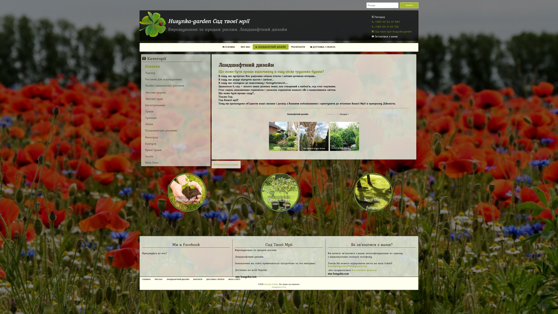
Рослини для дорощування (163, 79)
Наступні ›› (344, 114)
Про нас (245, 47)
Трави (148, 111)
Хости (148, 156)
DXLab (283, 287)
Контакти (299, 47)
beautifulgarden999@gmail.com (347, 266)
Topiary (149, 73)
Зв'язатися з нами (386, 36)
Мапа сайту (234, 279)
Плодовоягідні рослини (160, 130)
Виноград (151, 137)
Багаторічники (154, 105)
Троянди (150, 118)
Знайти (409, 5)
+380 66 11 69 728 (386, 27)
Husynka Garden (271, 284)
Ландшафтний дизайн (272, 47)
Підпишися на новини (226, 164)
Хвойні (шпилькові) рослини (164, 85)
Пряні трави (153, 150)
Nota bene (151, 162)
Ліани (148, 124)
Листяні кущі (153, 99)
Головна (230, 47)
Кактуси (150, 144)
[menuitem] (229, 47)
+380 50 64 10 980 (387, 22)
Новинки (152, 66)
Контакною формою (364, 270)
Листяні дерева (155, 92)
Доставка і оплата (324, 47)
